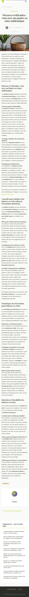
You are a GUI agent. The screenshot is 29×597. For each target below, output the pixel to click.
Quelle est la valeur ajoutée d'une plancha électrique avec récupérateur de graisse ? (14, 555)
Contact (20, 589)
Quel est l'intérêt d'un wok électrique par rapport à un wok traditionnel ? (13, 537)
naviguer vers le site (7, 194)
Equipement (9, 6)
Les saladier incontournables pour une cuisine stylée (13, 566)
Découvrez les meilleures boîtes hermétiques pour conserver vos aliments (12, 543)
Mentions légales (11, 589)
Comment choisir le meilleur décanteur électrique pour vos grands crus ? (14, 572)
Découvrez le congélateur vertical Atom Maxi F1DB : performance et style (14, 549)
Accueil (3, 6)
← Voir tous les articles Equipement (11, 511)
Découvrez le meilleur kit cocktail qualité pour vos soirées (12, 561)
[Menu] (25, 1)
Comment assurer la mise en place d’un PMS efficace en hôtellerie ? (14, 577)
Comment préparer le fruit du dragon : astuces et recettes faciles (13, 532)
